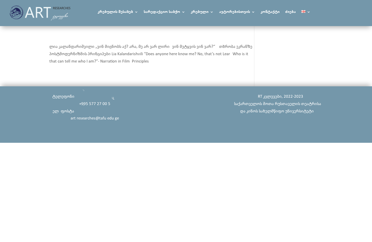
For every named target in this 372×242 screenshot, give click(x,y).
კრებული (200, 12)
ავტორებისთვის (234, 12)
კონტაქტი (270, 12)
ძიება (290, 12)
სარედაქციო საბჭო (162, 12)
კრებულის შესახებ (115, 12)
